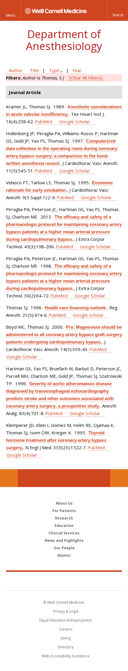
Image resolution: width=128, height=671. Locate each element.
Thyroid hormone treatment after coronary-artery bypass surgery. (56, 440)
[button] (117, 10)
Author (16, 70)
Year (77, 70)
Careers (65, 629)
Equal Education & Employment (65, 620)
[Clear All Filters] (85, 78)
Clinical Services (64, 533)
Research (64, 518)
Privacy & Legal (65, 611)
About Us (64, 503)
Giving (65, 638)
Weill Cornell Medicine (64, 580)
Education (64, 525)
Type (54, 70)
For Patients (64, 510)
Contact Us (119, 478)
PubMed (43, 121)
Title (34, 70)
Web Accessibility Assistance (66, 655)
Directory (66, 647)
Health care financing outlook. (76, 307)
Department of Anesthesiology (64, 40)
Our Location (9, 478)
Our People (64, 547)
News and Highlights (64, 540)
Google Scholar (74, 121)
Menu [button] (10, 15)
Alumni (64, 555)
